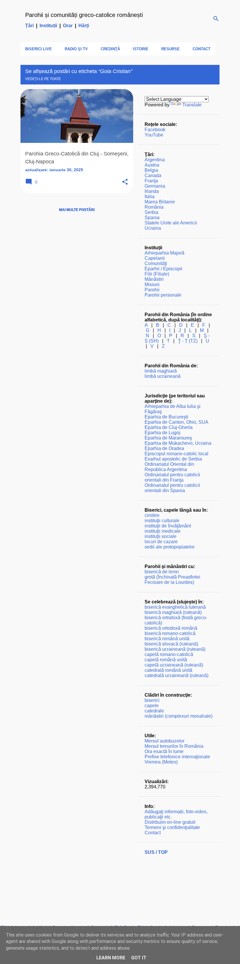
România (154, 207)
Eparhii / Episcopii (163, 268)
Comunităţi (156, 263)
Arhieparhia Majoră (164, 252)
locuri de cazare (161, 541)
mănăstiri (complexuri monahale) (178, 716)
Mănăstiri (154, 279)
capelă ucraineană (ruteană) (174, 664)
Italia (150, 196)
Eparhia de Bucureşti (166, 416)
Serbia (151, 212)
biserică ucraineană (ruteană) (175, 649)
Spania (152, 217)
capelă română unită (166, 659)
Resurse (170, 49)
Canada (153, 175)
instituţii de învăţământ (168, 525)
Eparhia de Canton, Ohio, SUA (176, 422)
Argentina (155, 159)
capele (152, 705)
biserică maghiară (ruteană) (173, 612)
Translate (192, 104)
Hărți (83, 25)
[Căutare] (216, 19)
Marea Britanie (160, 201)
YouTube (154, 134)
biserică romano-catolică (170, 633)
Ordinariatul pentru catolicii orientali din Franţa (172, 477)
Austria (152, 164)
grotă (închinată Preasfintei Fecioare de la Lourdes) (172, 579)
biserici (152, 700)
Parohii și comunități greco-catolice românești (84, 15)
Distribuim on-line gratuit (170, 822)
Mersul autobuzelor (164, 740)
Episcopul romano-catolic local (176, 453)
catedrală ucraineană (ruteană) (176, 675)
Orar (68, 25)
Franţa (151, 180)
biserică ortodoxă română (171, 628)
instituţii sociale (160, 536)
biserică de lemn (162, 571)
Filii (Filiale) (157, 273)
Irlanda (152, 191)
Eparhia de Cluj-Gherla (169, 427)
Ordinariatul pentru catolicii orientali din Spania (172, 488)
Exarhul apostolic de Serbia (173, 458)
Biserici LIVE (38, 49)
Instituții (48, 25)
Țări (29, 25)
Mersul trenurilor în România (174, 746)
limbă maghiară (161, 370)
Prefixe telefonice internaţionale (177, 756)
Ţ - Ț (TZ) (188, 340)
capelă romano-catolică (169, 654)
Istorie (140, 49)
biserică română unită (167, 638)
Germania (155, 186)
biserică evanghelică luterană (175, 607)
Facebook (155, 129)
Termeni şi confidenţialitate (172, 827)
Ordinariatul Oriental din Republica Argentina (169, 467)
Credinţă (110, 49)
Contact (201, 49)
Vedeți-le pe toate (43, 79)
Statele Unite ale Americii (171, 222)
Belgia (151, 170)
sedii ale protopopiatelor (170, 546)
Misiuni (152, 284)
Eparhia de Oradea (164, 448)
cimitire (152, 515)
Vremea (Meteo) (161, 761)
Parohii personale (163, 295)
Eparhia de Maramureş (168, 437)
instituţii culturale (162, 520)
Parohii (152, 289)
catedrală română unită (168, 670)
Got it (138, 957)
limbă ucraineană (163, 376)
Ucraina (153, 228)
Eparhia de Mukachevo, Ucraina (178, 443)
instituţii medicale (163, 531)
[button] (124, 182)
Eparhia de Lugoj (162, 432)
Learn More (110, 957)
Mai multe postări (77, 210)
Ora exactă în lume (164, 751)
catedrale (154, 710)
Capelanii (155, 258)
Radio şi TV (76, 49)
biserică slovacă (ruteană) (171, 643)
